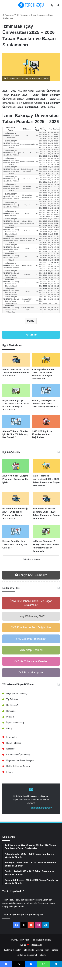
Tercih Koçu (23, 940)
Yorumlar (31, 334)
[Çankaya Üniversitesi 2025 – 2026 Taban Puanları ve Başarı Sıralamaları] (46, 360)
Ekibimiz (39, 950)
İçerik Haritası (51, 950)
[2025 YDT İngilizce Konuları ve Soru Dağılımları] (46, 421)
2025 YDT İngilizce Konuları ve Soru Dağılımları (42, 434)
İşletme (9, 772)
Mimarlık (10, 717)
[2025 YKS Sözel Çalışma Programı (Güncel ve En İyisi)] (15, 466)
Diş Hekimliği (12, 705)
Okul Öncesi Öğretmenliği (18, 754)
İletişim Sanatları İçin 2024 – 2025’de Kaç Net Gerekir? (15, 544)
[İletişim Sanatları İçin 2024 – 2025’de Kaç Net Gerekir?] (15, 531)
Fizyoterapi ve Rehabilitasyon (20, 760)
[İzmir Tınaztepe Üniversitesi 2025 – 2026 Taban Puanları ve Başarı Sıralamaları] (46, 466)
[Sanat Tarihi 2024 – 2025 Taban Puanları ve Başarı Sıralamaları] (16, 360)
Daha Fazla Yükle (31, 559)
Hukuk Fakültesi (13, 743)
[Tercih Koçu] (31, 5)
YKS (17, 15)
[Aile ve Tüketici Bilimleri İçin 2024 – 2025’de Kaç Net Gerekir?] (16, 421)
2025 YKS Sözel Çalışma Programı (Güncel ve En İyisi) (15, 479)
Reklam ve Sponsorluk (27, 955)
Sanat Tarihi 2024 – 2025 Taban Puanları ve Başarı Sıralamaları (15, 372)
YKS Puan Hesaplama (31, 672)
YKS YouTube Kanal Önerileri (31, 661)
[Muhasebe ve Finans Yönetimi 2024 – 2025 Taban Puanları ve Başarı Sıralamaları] (46, 498)
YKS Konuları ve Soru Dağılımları (31, 627)
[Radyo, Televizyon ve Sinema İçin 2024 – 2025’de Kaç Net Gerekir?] (46, 390)
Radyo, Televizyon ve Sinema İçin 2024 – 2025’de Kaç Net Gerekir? (46, 403)
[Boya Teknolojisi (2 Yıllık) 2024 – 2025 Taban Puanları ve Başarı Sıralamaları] (16, 390)
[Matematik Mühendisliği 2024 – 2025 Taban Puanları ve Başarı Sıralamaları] (15, 498)
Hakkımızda (28, 950)
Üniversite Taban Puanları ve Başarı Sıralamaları (31, 603)
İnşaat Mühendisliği (15, 722)
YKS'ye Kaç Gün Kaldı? (32, 575)
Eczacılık (10, 749)
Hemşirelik (11, 711)
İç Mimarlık (11, 737)
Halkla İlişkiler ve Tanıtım (18, 766)
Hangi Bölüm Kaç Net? (31, 616)
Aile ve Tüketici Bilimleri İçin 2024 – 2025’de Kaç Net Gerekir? (15, 434)
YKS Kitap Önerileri (31, 649)
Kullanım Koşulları (12, 950)
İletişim (42, 955)
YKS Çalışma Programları (31, 638)
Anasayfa (9, 15)
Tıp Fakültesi (12, 699)
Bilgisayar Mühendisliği (17, 693)
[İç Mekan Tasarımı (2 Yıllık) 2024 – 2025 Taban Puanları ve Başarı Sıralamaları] (46, 531)
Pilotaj (9, 728)
